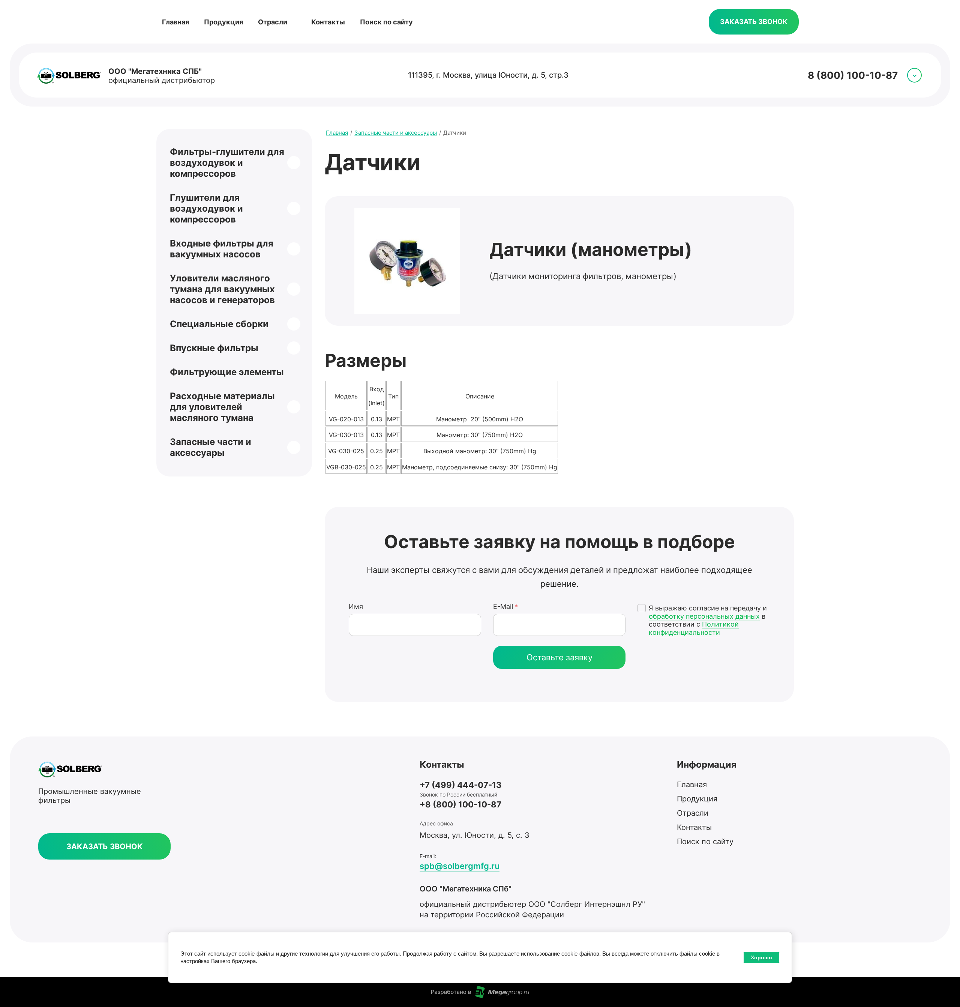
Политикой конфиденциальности (694, 628)
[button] (754, 22)
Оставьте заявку (559, 657)
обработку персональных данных (704, 616)
